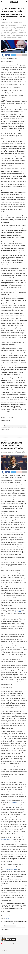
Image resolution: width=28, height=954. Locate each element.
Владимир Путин (7, 425)
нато (9, 427)
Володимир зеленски (17, 425)
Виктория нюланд (7, 925)
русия (3, 429)
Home (2, 440)
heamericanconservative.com (12, 915)
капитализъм (4, 427)
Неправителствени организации (8, 927)
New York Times (18, 584)
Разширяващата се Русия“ (11, 869)
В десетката (6, 440)
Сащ (2, 929)
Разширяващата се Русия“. (7, 839)
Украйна (7, 429)
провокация (18, 927)
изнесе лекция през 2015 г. (14, 802)
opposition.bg (11, 943)
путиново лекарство (22, 427)
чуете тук (8, 797)
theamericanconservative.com (12, 913)
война (14, 925)
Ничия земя (14, 427)
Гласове (8, 918)
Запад (23, 425)
